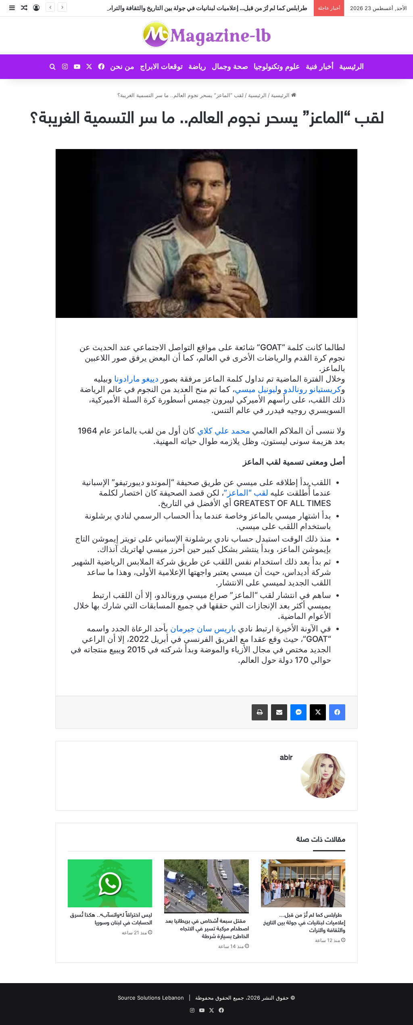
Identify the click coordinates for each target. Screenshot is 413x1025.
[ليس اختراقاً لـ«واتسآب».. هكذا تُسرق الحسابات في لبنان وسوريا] (110, 883)
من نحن (122, 66)
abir (286, 758)
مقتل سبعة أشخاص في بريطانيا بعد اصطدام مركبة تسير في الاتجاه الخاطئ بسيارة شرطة (207, 929)
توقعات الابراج (161, 66)
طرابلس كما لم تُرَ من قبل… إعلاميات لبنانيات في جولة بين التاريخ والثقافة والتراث (208, 8)
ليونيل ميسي (256, 389)
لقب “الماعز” (246, 493)
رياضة (197, 66)
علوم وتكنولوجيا (277, 66)
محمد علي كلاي (223, 431)
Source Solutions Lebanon (151, 997)
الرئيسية (351, 66)
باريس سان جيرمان (203, 628)
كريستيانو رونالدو (312, 389)
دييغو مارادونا (136, 379)
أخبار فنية (320, 66)
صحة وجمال (230, 66)
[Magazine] (206, 35)
